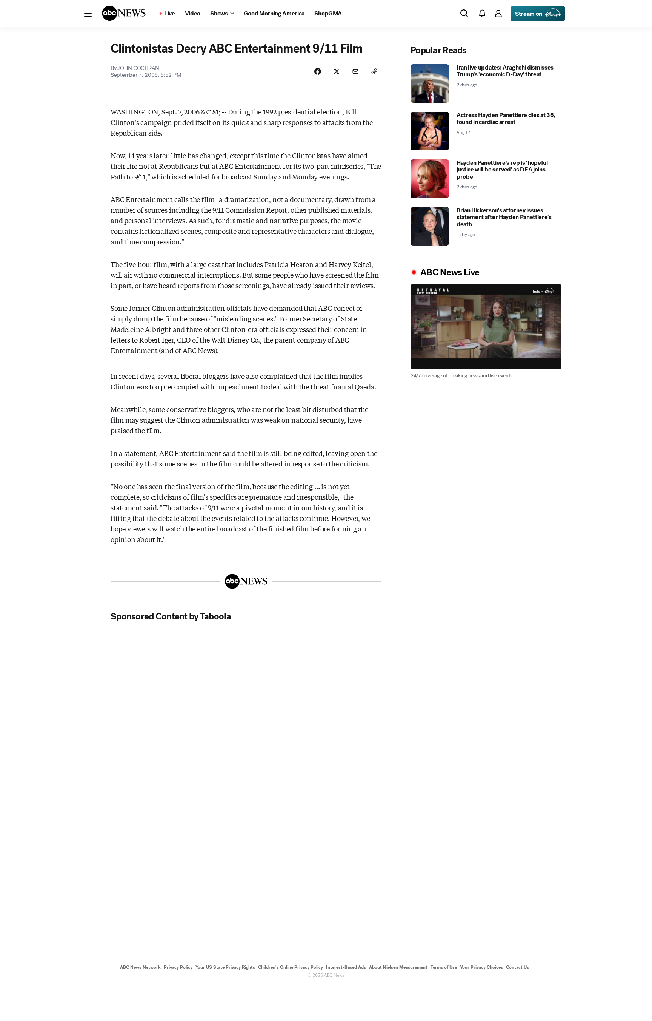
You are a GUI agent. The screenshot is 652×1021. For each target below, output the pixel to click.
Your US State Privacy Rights (225, 967)
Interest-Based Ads (346, 967)
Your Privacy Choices (481, 967)
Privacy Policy (178, 967)
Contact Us (517, 967)
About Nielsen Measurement (398, 967)
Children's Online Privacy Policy (290, 967)
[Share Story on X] (336, 71)
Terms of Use (444, 967)
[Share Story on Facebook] (318, 71)
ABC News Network (140, 967)
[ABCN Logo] (124, 13)
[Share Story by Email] (355, 71)
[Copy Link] (374, 71)
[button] (88, 13)
